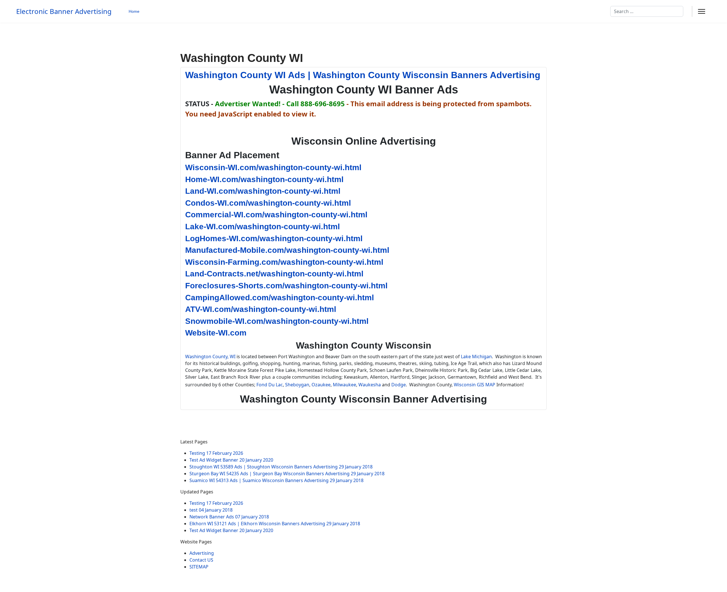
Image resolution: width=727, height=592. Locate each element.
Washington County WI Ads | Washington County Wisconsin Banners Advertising (362, 75)
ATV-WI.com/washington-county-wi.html (260, 309)
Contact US (201, 560)
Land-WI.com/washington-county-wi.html (262, 191)
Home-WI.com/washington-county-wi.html (264, 179)
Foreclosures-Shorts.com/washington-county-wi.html (286, 285)
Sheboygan (297, 385)
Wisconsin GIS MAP (474, 385)
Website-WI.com (215, 332)
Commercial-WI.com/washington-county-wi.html (276, 214)
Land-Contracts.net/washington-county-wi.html (274, 273)
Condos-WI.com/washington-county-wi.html (268, 203)
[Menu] (701, 11)
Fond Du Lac (269, 385)
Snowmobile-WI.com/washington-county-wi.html (277, 321)
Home (134, 11)
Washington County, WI (210, 356)
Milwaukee (344, 385)
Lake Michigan (476, 356)
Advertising (201, 553)
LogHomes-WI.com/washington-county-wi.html (274, 238)
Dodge (398, 385)
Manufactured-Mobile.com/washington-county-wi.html (287, 250)
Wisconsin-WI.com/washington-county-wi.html (273, 167)
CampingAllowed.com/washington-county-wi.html (279, 297)
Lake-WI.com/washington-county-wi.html (262, 226)
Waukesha (369, 385)
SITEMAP (198, 567)
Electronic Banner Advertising (64, 11)
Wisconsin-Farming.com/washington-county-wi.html (284, 262)
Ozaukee (321, 385)
